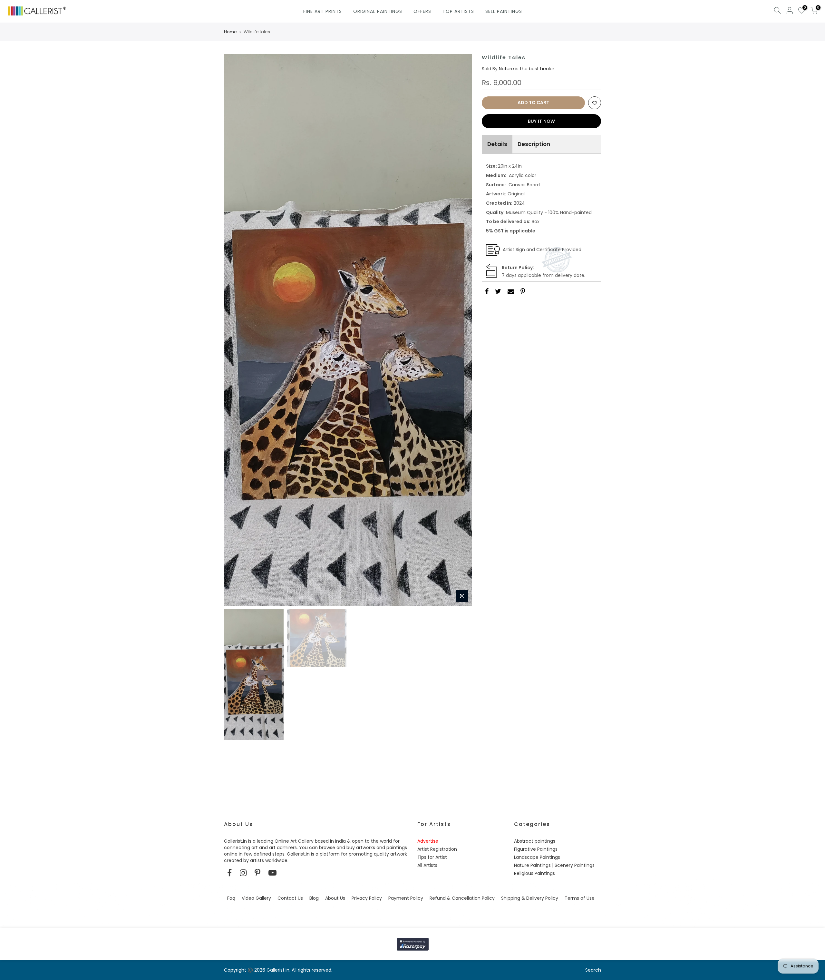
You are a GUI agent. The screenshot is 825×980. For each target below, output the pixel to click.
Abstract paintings (534, 841)
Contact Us (290, 898)
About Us (335, 898)
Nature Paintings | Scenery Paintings (554, 865)
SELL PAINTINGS (503, 11)
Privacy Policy (367, 898)
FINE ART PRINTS (322, 11)
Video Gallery (256, 898)
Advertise (427, 841)
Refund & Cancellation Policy (462, 898)
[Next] (460, 330)
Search (593, 970)
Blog (314, 898)
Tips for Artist (432, 857)
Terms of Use (580, 898)
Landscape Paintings (537, 857)
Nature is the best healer (526, 68)
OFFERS (422, 11)
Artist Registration (437, 849)
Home (230, 32)
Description (534, 144)
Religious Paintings (534, 873)
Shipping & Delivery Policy (529, 898)
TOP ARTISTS (458, 11)
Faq (231, 898)
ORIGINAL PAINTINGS (377, 11)
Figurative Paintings (536, 849)
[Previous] (235, 330)
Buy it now (541, 121)
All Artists (427, 865)
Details (497, 144)
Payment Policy (405, 898)
